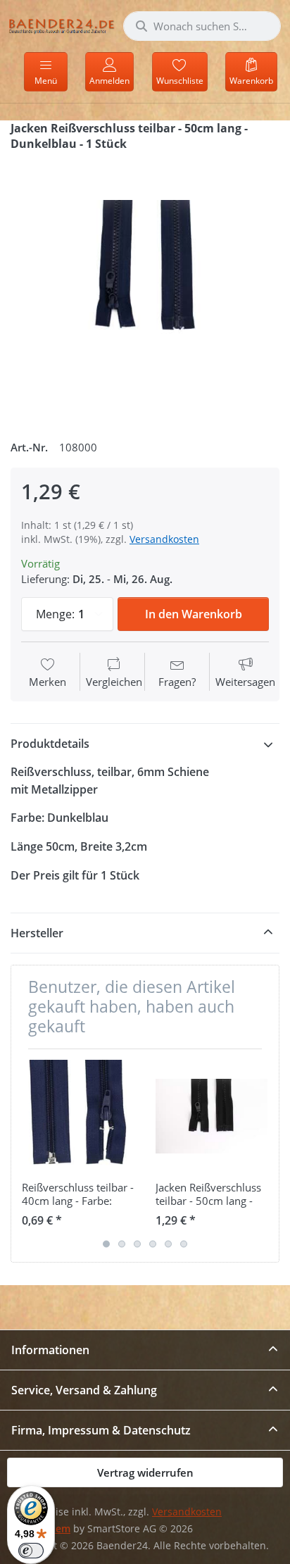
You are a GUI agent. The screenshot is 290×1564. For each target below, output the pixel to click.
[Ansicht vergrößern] (145, 290)
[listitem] (145, 290)
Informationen (50, 1350)
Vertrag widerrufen (145, 1472)
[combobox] (202, 26)
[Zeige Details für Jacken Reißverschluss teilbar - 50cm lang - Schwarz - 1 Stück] (211, 1116)
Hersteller (37, 933)
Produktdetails (50, 743)
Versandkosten (164, 539)
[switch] (31, 1550)
